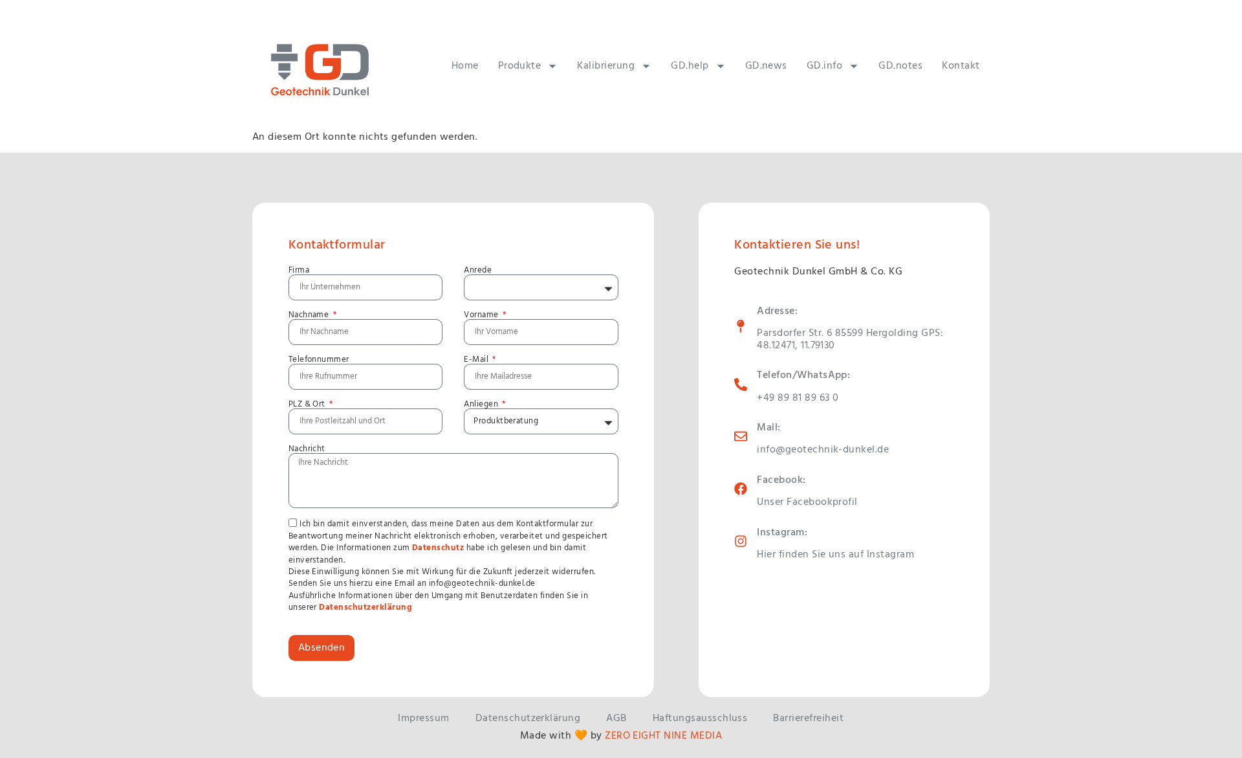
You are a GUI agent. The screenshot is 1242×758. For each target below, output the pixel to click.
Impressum (423, 718)
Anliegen (482, 404)
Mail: (768, 427)
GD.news (766, 66)
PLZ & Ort (308, 404)
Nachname (310, 315)
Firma (299, 270)
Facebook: (781, 480)
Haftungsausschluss (700, 718)
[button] (28, 729)
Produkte (519, 66)
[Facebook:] (740, 488)
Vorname (482, 315)
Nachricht (307, 449)
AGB (616, 718)
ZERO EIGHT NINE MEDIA (663, 736)
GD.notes (900, 66)
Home (465, 66)
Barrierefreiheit (808, 718)
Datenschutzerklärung (365, 607)
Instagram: (782, 532)
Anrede (478, 270)
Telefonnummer (319, 359)
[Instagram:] (740, 541)
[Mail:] (740, 436)
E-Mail (477, 359)
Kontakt (960, 66)
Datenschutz (438, 548)
